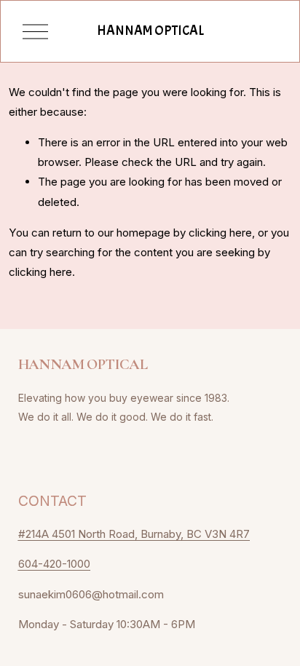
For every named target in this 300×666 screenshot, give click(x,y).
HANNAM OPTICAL (150, 30)
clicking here (220, 232)
